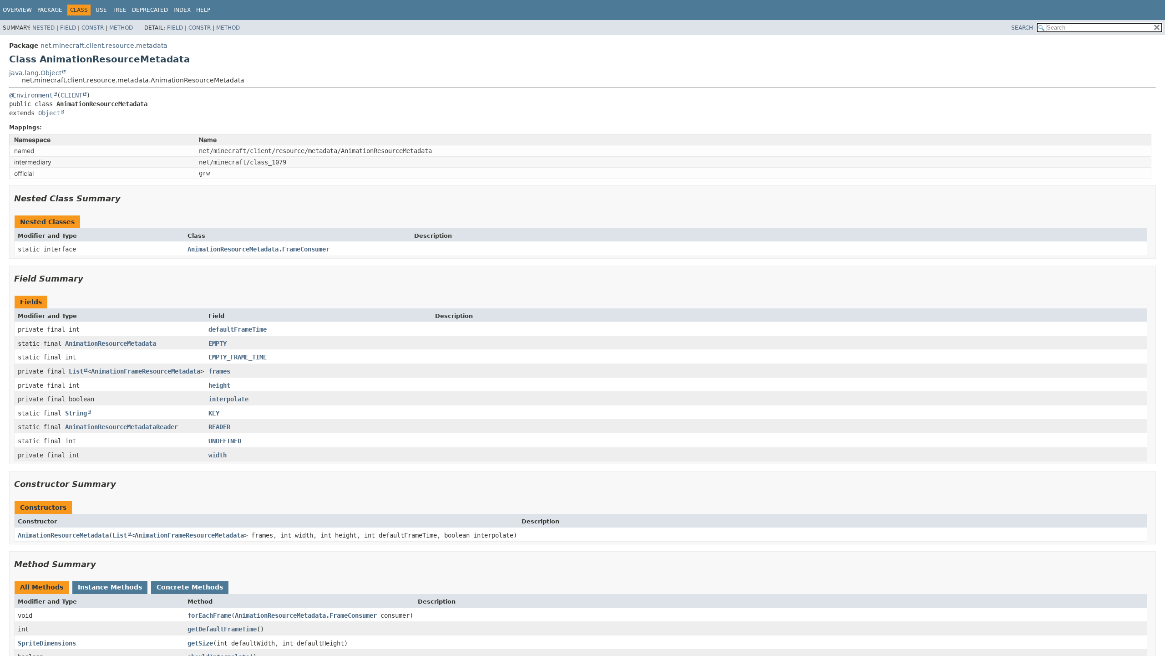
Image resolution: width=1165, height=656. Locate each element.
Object (49, 113)
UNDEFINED (224, 441)
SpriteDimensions (47, 643)
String (76, 413)
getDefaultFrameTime (222, 629)
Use (101, 10)
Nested (43, 28)
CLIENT (71, 95)
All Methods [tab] (41, 587)
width (217, 455)
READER (219, 426)
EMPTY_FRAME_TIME (237, 357)
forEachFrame (209, 615)
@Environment (31, 95)
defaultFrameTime (237, 329)
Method (121, 28)
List (76, 371)
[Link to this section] (127, 198)
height (219, 385)
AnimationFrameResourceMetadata (145, 371)
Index (182, 10)
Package (49, 10)
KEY (213, 413)
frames (219, 371)
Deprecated (150, 10)
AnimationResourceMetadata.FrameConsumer (258, 249)
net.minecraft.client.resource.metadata (104, 45)
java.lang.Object (35, 73)
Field (68, 28)
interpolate (228, 399)
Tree (119, 10)
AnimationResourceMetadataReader (121, 426)
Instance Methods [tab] (110, 587)
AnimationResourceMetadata (110, 343)
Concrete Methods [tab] (190, 587)
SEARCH (1022, 28)
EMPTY (217, 343)
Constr (92, 28)
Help (203, 10)
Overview (17, 10)
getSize (200, 643)
